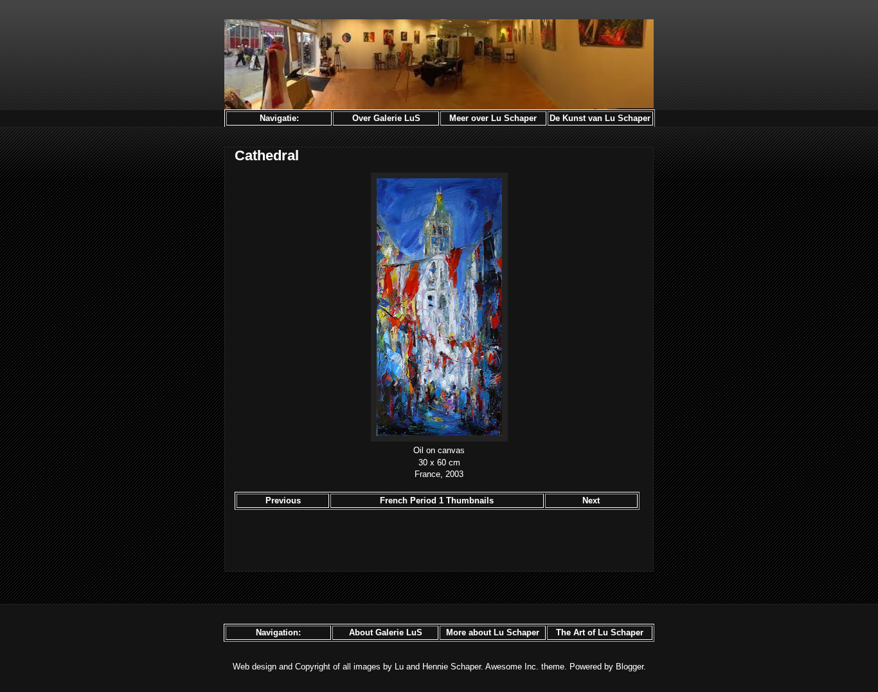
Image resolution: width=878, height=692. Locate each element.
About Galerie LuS (385, 632)
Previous (283, 500)
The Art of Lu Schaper (599, 632)
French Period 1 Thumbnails (437, 500)
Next (591, 500)
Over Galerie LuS (386, 118)
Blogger (629, 666)
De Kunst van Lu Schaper (600, 118)
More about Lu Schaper (492, 632)
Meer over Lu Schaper (493, 118)
